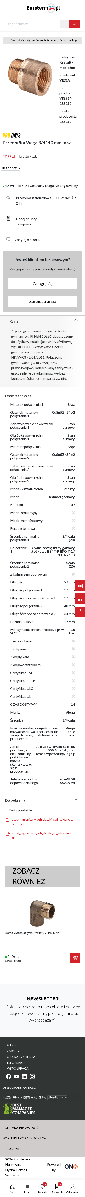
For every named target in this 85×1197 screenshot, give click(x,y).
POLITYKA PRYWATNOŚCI (22, 1127)
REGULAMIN (11, 1149)
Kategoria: (67, 62)
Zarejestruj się (42, 301)
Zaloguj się (42, 283)
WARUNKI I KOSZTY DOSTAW (24, 1138)
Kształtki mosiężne (23, 40)
